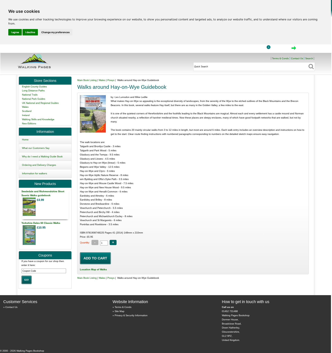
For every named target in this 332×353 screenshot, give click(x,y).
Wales (102, 80)
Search (309, 58)
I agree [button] (15, 32)
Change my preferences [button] (55, 32)
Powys (110, 80)
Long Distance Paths (33, 90)
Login (255, 49)
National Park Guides (33, 98)
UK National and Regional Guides (40, 103)
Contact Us (297, 58)
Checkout (305, 49)
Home (239, 49)
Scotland (26, 111)
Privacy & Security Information (131, 315)
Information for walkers (34, 173)
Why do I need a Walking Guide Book (42, 156)
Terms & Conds (280, 58)
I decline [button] (30, 32)
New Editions (29, 123)
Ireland (26, 115)
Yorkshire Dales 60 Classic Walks (40, 223)
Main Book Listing (87, 80)
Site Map (119, 311)
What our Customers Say (35, 148)
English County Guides (34, 86)
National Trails (30, 94)
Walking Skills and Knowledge (38, 119)
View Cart (279, 49)
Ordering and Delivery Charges (39, 165)
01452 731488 (230, 311)
